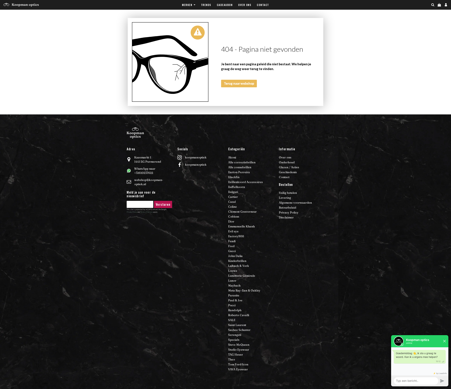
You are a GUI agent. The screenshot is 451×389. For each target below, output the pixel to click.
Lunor (232, 280)
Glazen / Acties (289, 167)
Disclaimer (286, 217)
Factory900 (236, 236)
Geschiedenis (288, 172)
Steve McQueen (238, 344)
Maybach (234, 285)
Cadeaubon (225, 5)
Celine (232, 206)
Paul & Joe (235, 300)
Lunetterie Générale (241, 275)
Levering (285, 197)
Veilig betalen (288, 193)
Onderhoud (287, 162)
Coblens (233, 216)
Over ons (244, 5)
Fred (231, 246)
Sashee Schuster (239, 330)
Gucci (232, 251)
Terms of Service (146, 212)
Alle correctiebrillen (241, 162)
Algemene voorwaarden (295, 202)
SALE (231, 320)
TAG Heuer (235, 354)
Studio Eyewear (238, 349)
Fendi (232, 241)
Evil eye (233, 231)
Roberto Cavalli (238, 315)
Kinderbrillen (237, 261)
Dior (231, 221)
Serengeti (234, 335)
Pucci (232, 305)
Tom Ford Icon (238, 364)
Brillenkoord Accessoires (245, 182)
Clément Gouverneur (242, 211)
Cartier (233, 197)
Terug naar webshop (239, 83)
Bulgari (233, 192)
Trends (206, 5)
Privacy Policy (132, 212)
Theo (231, 359)
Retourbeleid (287, 207)
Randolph (234, 310)
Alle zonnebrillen (239, 167)
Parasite (233, 295)
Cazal (232, 201)
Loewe (232, 270)
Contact (263, 5)
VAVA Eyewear (238, 369)
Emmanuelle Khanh (241, 226)
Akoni (232, 157)
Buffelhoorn (236, 187)
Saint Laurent (237, 325)
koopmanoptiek (195, 157)
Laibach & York (238, 266)
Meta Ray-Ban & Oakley (244, 290)
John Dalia (235, 256)
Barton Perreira (239, 172)
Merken (187, 5)
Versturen (163, 204)
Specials (233, 339)
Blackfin (233, 177)
